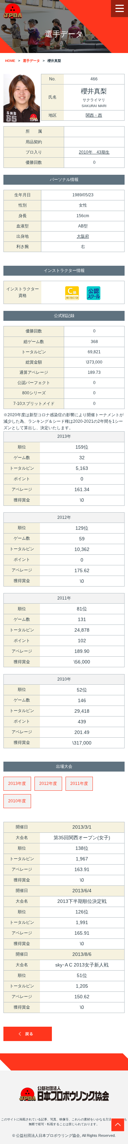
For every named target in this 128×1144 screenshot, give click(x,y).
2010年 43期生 (94, 152)
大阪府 (83, 236)
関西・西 (94, 115)
